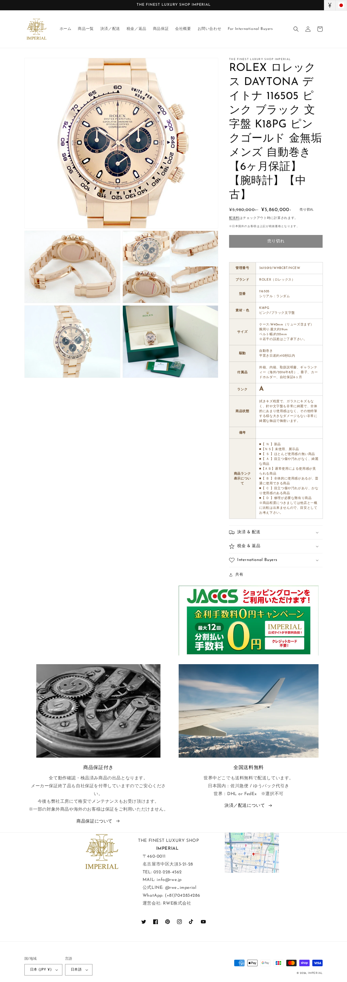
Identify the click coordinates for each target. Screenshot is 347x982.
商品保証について (94, 821)
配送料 (234, 218)
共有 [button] (239, 575)
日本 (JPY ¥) (41, 969)
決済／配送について (244, 806)
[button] (296, 29)
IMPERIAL (315, 973)
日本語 (76, 969)
